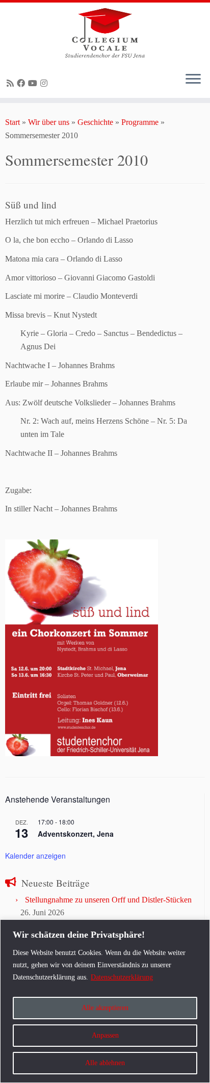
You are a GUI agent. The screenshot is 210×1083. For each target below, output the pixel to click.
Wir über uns (48, 122)
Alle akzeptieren (105, 1008)
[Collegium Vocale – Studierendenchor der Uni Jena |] (105, 33)
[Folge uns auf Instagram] (45, 83)
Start (12, 122)
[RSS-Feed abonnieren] (12, 83)
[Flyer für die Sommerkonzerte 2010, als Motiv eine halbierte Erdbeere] (81, 646)
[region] (105, 1001)
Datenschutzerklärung (122, 977)
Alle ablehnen (105, 1063)
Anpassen (105, 1035)
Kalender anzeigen (35, 855)
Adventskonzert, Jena (76, 834)
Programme (140, 122)
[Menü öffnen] (193, 79)
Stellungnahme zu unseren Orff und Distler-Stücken (108, 899)
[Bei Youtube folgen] (34, 83)
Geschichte (95, 122)
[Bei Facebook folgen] (22, 83)
